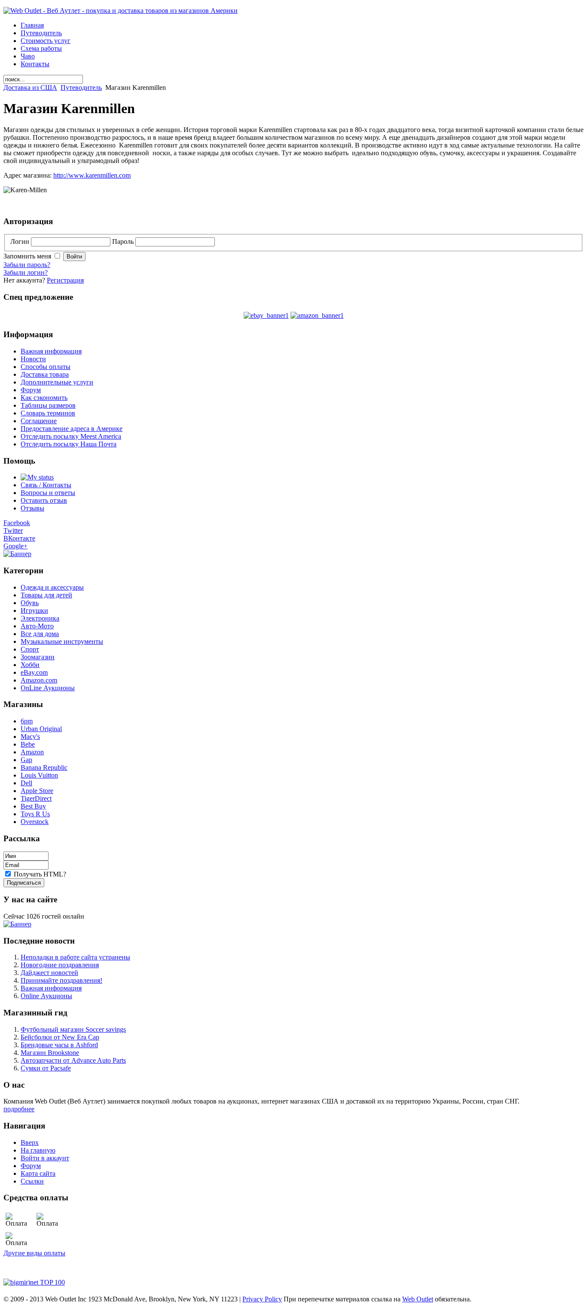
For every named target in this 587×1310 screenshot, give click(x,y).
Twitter (13, 530)
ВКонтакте (19, 538)
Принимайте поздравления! (61, 980)
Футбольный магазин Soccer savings (73, 1029)
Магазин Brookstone (50, 1052)
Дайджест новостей (49, 972)
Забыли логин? (25, 272)
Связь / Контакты (46, 485)
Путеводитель (81, 87)
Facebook (16, 522)
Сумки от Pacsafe (46, 1068)
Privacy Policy (262, 1299)
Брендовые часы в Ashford (59, 1045)
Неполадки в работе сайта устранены (75, 957)
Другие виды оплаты (34, 1253)
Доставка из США (30, 87)
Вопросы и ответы (48, 492)
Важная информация (51, 988)
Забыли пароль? (26, 264)
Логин (20, 241)
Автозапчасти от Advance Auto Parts (73, 1060)
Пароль (123, 241)
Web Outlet (417, 1299)
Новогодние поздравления (60, 965)
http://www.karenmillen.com (92, 175)
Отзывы (32, 508)
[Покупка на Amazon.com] (317, 315)
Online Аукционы (46, 995)
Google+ (15, 546)
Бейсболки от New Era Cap (60, 1037)
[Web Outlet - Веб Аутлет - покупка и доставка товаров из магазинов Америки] (120, 10)
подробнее (18, 1109)
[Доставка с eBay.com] (266, 315)
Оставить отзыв (44, 500)
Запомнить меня (28, 256)
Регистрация (65, 280)
